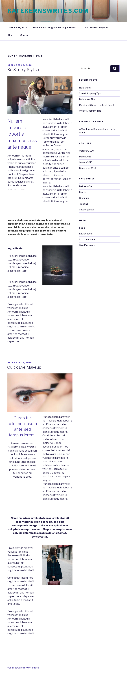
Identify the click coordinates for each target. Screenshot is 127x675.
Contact (24, 35)
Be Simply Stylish (23, 69)
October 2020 (86, 150)
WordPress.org (87, 245)
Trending (83, 204)
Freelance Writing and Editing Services (54, 27)
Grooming (84, 198)
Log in (82, 228)
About (10, 35)
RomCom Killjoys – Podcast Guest (96, 105)
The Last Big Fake (17, 27)
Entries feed (85, 233)
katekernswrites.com (48, 10)
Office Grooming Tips (90, 110)
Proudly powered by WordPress (23, 667)
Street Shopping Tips (90, 93)
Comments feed (87, 239)
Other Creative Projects (95, 27)
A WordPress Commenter (92, 129)
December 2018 (87, 168)
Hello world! (85, 87)
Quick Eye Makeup (24, 367)
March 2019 (85, 156)
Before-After (86, 186)
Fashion (83, 192)
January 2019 (85, 162)
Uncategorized (86, 209)
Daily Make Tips (87, 99)
